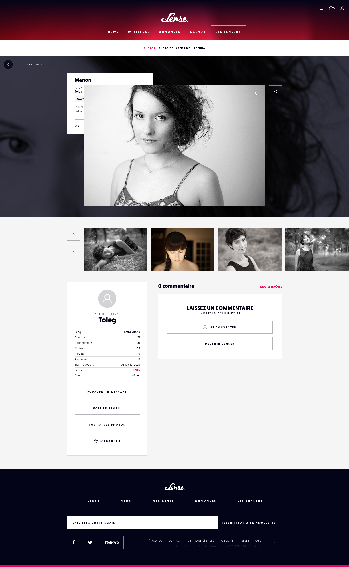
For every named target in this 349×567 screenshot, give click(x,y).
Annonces (170, 31)
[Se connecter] (342, 8)
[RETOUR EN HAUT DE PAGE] (275, 542)
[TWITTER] (90, 542)
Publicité (227, 540)
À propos (155, 540)
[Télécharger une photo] (331, 8)
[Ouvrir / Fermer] (147, 79)
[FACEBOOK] (73, 542)
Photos (149, 48)
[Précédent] (73, 250)
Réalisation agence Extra (242, 546)
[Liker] (257, 93)
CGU (258, 540)
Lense (94, 500)
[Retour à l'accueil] (174, 17)
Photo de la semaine (174, 48)
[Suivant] (73, 234)
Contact (175, 540)
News (113, 31)
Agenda (198, 31)
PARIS (136, 370)
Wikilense (139, 31)
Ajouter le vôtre (271, 286)
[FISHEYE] (112, 542)
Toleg (78, 91)
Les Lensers (228, 31)
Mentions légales (200, 540)
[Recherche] (321, 8)
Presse (244, 540)
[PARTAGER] (275, 91)
